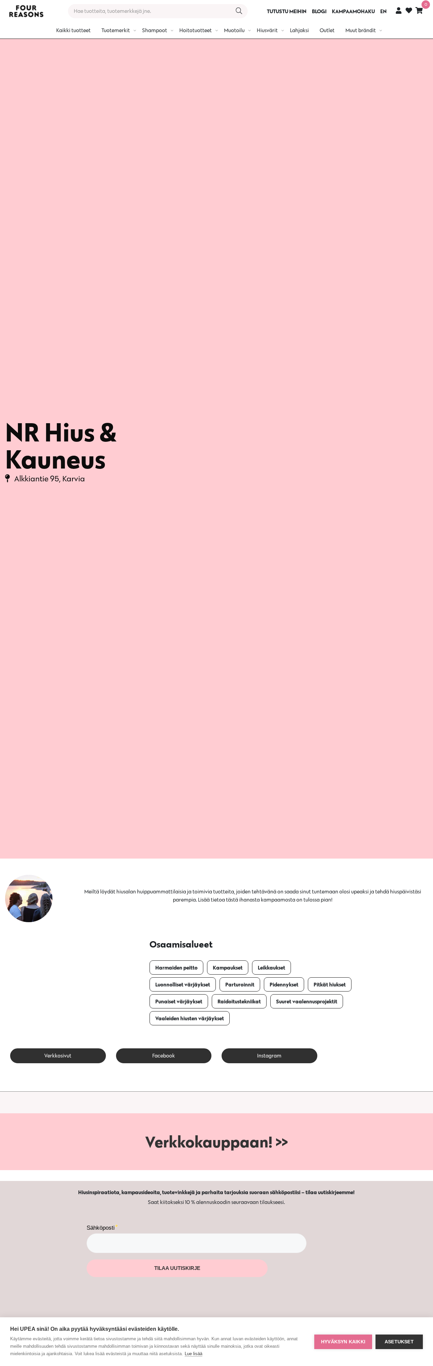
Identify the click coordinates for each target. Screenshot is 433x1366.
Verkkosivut (57, 1055)
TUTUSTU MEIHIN (286, 11)
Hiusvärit (267, 30)
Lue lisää (193, 1353)
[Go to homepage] (26, 11)
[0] (419, 10)
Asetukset (399, 1341)
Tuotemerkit (115, 30)
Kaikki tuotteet (73, 30)
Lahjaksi (299, 30)
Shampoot (154, 30)
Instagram (269, 1055)
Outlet (327, 30)
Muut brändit (360, 30)
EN (383, 11)
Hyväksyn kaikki (343, 1341)
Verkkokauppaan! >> (216, 1142)
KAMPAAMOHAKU (353, 11)
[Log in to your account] (398, 10)
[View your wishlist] (408, 11)
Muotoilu (234, 30)
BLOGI (319, 11)
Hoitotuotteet (195, 30)
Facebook (163, 1055)
